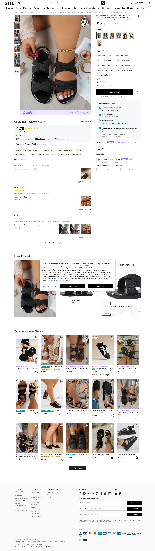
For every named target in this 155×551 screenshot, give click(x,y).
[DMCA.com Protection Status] (85, 540)
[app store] (115, 494)
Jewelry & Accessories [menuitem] (113, 8)
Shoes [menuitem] (137, 8)
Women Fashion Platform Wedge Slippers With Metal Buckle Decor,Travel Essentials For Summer (52, 410)
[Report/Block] (90, 181)
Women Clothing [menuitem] (39, 8)
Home (16, 12)
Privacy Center (19, 542)
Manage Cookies (47, 542)
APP (115, 489)
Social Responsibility (21, 498)
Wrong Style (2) (77, 154)
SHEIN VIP (34, 507)
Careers (17, 503)
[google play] (119, 494)
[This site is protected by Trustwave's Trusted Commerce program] (80, 540)
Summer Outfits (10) (50, 150)
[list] (95, 493)
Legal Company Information (19, 492)
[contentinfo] (110, 534)
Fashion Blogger (20, 500)
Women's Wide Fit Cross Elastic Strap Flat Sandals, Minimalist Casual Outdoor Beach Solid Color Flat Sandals (77, 368)
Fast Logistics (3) (21, 150)
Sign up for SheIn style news (89, 499)
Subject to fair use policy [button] (109, 116)
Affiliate (17, 508)
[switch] (50, 144)
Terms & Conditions (59, 542)
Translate (17, 172)
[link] (136, 3)
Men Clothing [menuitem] (77, 8)
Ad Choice (39, 544)
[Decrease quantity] (102, 85)
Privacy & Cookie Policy (119, 520)
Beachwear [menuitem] (50, 8)
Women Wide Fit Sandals (56, 12)
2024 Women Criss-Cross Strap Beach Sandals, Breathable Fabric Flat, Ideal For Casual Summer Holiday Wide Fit (77, 410)
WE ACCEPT (82, 529)
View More (78, 468)
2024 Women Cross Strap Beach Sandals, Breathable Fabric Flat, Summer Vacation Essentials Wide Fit (27, 410)
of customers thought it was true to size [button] (111, 79)
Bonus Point (50, 497)
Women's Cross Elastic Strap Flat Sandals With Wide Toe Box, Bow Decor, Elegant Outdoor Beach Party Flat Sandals (128, 368)
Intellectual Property (28, 544)
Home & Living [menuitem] (66, 8)
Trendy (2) (32, 154)
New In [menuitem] (18, 8)
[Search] (103, 3)
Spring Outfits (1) (64, 154)
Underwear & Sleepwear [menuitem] (92, 8)
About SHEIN (19, 495)
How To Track (35, 502)
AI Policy (17, 544)
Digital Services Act (20, 505)
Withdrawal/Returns (36, 497)
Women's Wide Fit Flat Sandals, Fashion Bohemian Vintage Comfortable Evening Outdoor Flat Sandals (27, 456)
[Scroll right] (149, 8)
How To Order (35, 500)
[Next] (138, 288)
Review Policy (19, 131)
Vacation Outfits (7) (34, 150)
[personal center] (132, 3)
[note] (101, 375)
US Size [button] (103, 51)
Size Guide (34, 505)
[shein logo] (12, 3)
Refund (33, 495)
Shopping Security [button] (108, 120)
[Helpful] (78, 181)
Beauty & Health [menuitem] (127, 8)
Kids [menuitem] (103, 8)
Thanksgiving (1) (20, 154)
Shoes (21, 12)
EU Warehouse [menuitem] (27, 8)
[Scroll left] (146, 8)
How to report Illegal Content (37, 510)
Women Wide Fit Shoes (40, 12)
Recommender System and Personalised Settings (29, 547)
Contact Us (50, 492)
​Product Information (36, 516)
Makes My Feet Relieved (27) (47, 154)
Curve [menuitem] (58, 8)
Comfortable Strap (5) (65, 150)
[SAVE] (138, 92)
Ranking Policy (35, 513)
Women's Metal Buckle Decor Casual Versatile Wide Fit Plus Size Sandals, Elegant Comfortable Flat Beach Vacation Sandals (103, 454)
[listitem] (27, 355)
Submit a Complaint (21, 511)
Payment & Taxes (52, 495)
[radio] (99, 35)
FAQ (48, 500)
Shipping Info (35, 492)
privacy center (107, 521)
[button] (145, 3)
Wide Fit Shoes (28, 12)
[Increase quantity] (110, 85)
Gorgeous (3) (79, 150)
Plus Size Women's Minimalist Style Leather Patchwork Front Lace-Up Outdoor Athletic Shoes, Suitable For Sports (78, 454)
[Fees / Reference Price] (104, 24)
